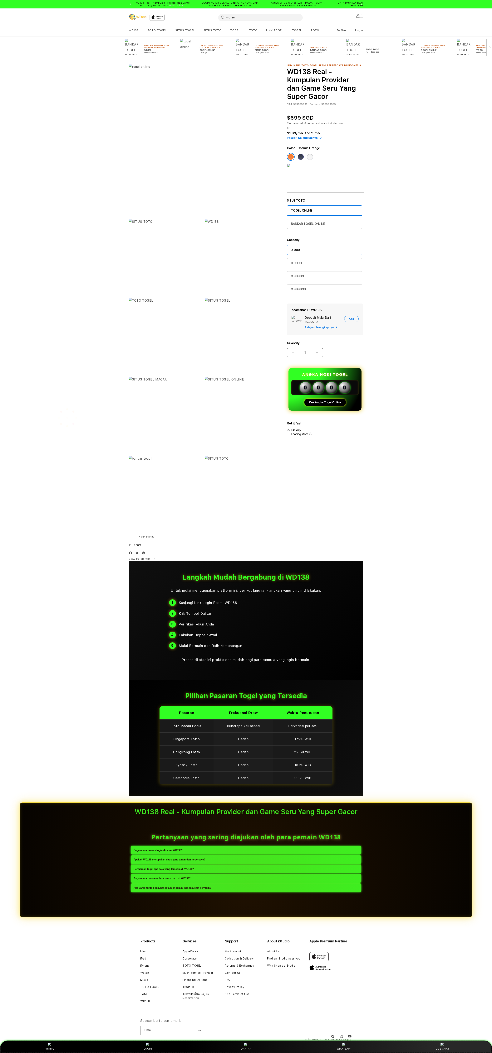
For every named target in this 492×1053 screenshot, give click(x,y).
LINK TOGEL (274, 30)
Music (144, 979)
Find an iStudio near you (283, 958)
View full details (140, 558)
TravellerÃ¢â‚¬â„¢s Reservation (196, 996)
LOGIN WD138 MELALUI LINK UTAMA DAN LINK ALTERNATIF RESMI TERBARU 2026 (230, 4)
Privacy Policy (234, 986)
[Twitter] (138, 554)
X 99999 (297, 276)
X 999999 (298, 289)
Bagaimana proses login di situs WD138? (158, 850)
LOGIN (148, 1048)
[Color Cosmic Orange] (291, 157)
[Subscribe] (199, 1030)
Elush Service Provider (198, 972)
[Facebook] (131, 554)
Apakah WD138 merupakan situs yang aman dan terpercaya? (169, 859)
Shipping (310, 123)
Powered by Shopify (340, 1039)
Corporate (190, 958)
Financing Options (195, 979)
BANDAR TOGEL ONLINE (308, 224)
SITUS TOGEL (185, 30)
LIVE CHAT (442, 1048)
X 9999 (296, 263)
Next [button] (361, 4)
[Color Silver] (310, 157)
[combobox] (260, 17)
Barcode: (315, 104)
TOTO (253, 30)
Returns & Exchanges (239, 965)
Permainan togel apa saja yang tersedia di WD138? (164, 869)
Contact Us (233, 972)
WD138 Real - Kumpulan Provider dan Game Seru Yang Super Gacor (162, 4)
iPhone (145, 965)
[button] (134, 30)
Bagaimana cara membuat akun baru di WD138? (162, 878)
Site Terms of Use (237, 994)
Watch (144, 972)
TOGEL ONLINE (301, 210)
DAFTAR (246, 1048)
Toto (143, 994)
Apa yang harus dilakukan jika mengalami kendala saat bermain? (172, 887)
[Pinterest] (144, 554)
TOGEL (235, 30)
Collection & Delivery (239, 958)
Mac (143, 951)
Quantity (293, 343)
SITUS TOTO (213, 30)
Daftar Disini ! (177, 5)
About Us (273, 951)
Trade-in (188, 986)
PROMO (50, 1048)
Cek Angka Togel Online (325, 402)
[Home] (137, 17)
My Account (233, 951)
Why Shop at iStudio (281, 965)
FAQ (228, 979)
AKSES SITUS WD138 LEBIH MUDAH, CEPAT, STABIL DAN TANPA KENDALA (298, 4)
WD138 (134, 30)
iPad (143, 958)
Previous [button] (131, 4)
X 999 (295, 250)
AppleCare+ (190, 951)
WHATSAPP (344, 1048)
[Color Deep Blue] (301, 157)
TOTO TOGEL (157, 30)
